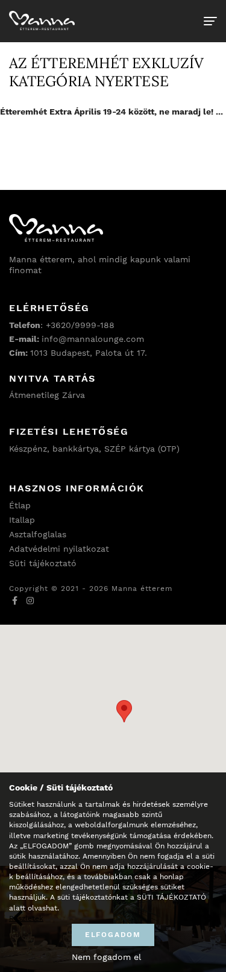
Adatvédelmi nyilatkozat (59, 549)
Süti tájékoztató (43, 563)
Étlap (20, 505)
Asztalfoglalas (37, 534)
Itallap (22, 520)
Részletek (26, 918)
